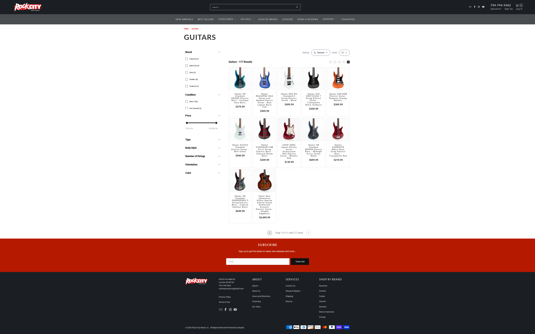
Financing (256, 301)
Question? (496, 9)
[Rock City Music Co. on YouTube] (483, 7)
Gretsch (322, 291)
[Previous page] (269, 232)
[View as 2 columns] (335, 62)
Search (255, 286)
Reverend (323, 286)
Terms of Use (224, 302)
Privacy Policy (225, 297)
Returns (289, 301)
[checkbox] (186, 59)
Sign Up (509, 9)
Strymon (322, 307)
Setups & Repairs (293, 291)
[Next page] (308, 232)
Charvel (322, 301)
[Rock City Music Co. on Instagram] (479, 7)
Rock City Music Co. (200, 327)
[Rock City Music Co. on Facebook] (474, 7)
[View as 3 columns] (339, 62)
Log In (519, 9)
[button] (227, 19)
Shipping (289, 296)
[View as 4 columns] (343, 62)
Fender (322, 296)
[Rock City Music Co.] (28, 7)
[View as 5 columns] (348, 62)
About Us (256, 291)
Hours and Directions (261, 296)
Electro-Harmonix (326, 312)
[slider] (187, 123)
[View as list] (330, 62)
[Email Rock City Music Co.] (470, 7)
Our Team (256, 307)
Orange (322, 317)
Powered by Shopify (235, 327)
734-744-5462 (501, 5)
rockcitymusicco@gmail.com (231, 288)
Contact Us (290, 286)
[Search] (297, 7)
